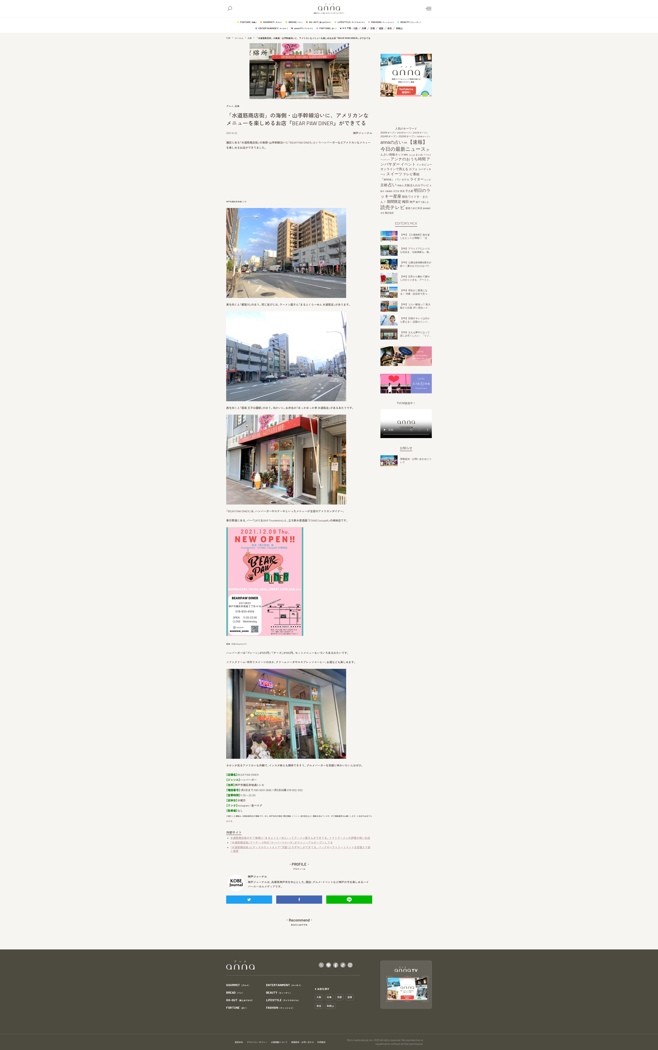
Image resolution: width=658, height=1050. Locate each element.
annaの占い (391, 142)
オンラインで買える (394, 169)
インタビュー (424, 164)
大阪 (355, 28)
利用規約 (321, 1042)
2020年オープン (388, 132)
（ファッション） (280, 1007)
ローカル (239, 38)
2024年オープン (389, 136)
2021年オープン (404, 133)
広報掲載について (279, 1042)
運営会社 (239, 1042)
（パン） (235, 992)
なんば (412, 155)
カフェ (413, 169)
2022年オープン (420, 133)
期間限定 (394, 202)
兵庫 (364, 28)
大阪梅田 (388, 191)
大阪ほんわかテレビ (416, 185)
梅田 (405, 202)
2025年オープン (407, 136)
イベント (408, 164)
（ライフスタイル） (283, 1000)
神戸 (412, 201)
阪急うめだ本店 (414, 208)
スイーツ (394, 174)
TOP (228, 38)
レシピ (427, 179)
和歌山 (399, 28)
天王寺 (396, 191)
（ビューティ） (279, 992)
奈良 (389, 28)
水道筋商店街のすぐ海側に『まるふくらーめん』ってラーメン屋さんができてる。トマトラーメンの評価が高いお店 (300, 837)
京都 (372, 28)
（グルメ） (238, 985)
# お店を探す (322, 989)
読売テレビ (392, 207)
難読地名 (389, 213)
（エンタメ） (284, 985)
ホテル (405, 179)
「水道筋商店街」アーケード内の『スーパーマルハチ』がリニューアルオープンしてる (281, 842)
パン (398, 179)
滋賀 (381, 28)
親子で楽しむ (422, 202)
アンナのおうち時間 (408, 159)
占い (392, 184)
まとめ (419, 154)
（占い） (237, 1007)
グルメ (229, 106)
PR (405, 143)
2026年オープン (423, 137)
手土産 (409, 190)
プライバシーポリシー (257, 1042)
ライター (417, 179)
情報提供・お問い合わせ (302, 1042)
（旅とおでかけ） (240, 1000)
